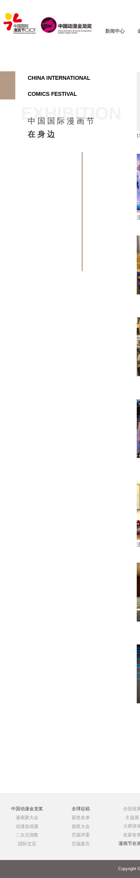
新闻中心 (115, 31)
